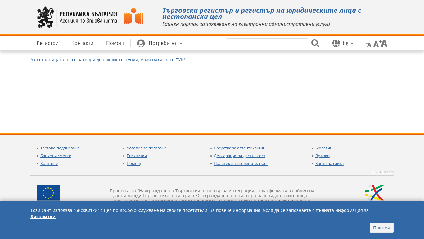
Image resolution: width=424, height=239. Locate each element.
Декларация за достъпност (239, 155)
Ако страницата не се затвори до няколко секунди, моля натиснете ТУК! (107, 60)
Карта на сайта (329, 163)
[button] (160, 43)
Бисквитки (137, 155)
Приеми (381, 228)
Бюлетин (323, 148)
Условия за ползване (146, 148)
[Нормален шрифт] (375, 43)
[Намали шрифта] (367, 43)
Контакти (49, 163)
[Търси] (315, 43)
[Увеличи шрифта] (383, 43)
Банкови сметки (55, 155)
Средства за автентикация (239, 148)
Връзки (322, 155)
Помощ (134, 163)
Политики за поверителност (241, 163)
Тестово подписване (59, 148)
